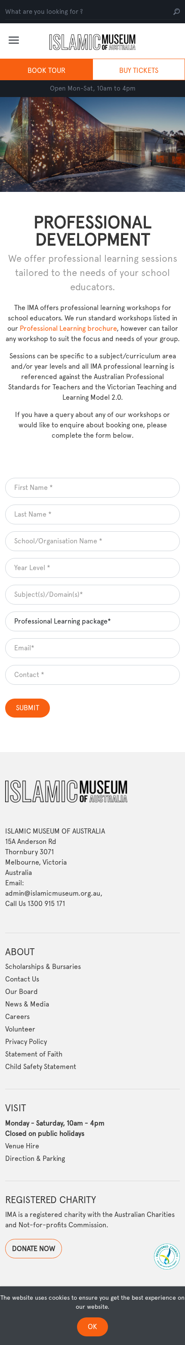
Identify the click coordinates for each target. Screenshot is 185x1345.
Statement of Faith (33, 1054)
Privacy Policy (26, 1042)
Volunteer (20, 1029)
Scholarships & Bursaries (43, 967)
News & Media (27, 1004)
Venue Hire (22, 1146)
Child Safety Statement (40, 1067)
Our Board (21, 992)
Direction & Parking (35, 1158)
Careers (17, 1017)
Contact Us (22, 979)
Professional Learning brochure (68, 328)
